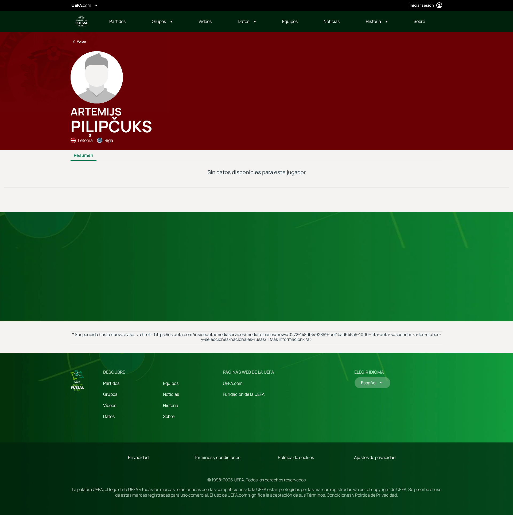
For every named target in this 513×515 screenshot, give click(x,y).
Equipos (170, 383)
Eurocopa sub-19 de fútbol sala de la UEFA (82, 21)
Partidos (111, 383)
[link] (117, 21)
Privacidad (138, 457)
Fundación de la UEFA (244, 394)
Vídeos (109, 405)
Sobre (168, 416)
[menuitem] (124, 21)
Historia (170, 405)
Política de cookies (296, 457)
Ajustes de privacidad (374, 457)
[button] (162, 21)
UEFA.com (233, 383)
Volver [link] (81, 41)
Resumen (83, 155)
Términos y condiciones (217, 457)
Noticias (171, 394)
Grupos (110, 394)
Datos (109, 416)
